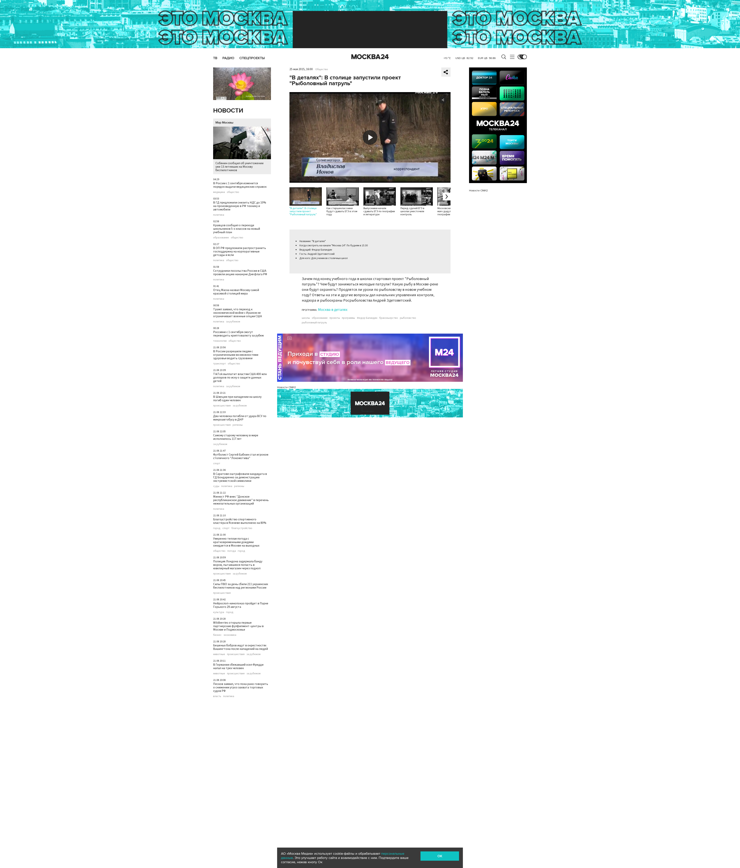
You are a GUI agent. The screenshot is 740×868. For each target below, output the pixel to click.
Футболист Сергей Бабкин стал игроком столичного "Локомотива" (240, 456)
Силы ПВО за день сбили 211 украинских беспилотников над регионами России (240, 586)
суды (216, 486)
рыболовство (408, 318)
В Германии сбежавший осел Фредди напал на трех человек (238, 666)
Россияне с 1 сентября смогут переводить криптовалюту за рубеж (238, 334)
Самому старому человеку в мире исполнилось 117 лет (235, 437)
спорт (216, 463)
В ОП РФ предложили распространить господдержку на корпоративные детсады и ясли (239, 251)
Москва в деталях (332, 309)
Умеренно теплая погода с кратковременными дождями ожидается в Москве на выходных (236, 542)
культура (218, 612)
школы (306, 318)
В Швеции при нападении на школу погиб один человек (237, 398)
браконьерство (388, 318)
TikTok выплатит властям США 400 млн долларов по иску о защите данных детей (240, 377)
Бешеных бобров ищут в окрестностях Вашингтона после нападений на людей (240, 647)
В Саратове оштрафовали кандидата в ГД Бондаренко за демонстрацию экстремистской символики (240, 477)
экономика (230, 635)
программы (348, 318)
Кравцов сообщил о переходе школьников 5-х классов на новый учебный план (236, 228)
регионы (238, 425)
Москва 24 (370, 57)
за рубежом (233, 321)
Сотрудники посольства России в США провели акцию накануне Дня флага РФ (240, 272)
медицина (219, 192)
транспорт (219, 363)
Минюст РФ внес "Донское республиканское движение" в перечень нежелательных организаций (241, 500)
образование (221, 237)
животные (219, 654)
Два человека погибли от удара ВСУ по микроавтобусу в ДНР (239, 418)
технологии (220, 341)
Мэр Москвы (224, 122)
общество (233, 192)
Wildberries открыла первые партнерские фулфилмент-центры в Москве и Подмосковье (238, 626)
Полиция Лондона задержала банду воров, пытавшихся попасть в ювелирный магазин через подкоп (237, 564)
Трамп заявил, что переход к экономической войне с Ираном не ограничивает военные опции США (237, 312)
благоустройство (241, 528)
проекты (335, 318)
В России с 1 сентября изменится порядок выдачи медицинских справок (240, 185)
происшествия (222, 405)
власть (217, 696)
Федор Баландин (367, 318)
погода (231, 551)
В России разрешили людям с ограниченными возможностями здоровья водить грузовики (235, 354)
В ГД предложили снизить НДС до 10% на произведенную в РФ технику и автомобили (239, 206)
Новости (228, 110)
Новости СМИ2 (286, 387)
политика (218, 215)
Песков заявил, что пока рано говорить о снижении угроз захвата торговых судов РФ (240, 687)
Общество (321, 69)
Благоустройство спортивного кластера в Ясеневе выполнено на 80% (239, 521)
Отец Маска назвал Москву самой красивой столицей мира (236, 292)
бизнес (217, 635)
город (216, 528)
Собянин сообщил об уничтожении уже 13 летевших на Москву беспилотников (239, 166)
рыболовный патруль (314, 322)
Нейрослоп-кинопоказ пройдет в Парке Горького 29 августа (240, 605)
